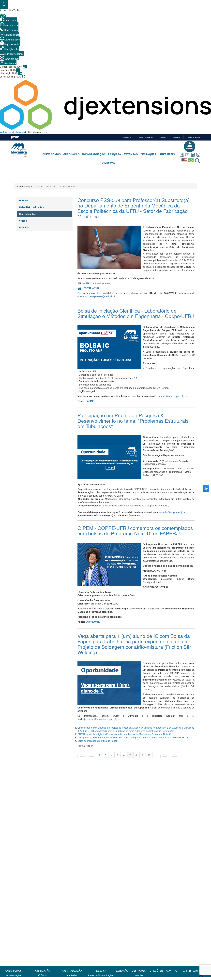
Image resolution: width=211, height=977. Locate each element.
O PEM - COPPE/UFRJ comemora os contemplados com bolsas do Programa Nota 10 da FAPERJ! (135, 530)
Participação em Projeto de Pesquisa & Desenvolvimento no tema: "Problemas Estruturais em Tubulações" (133, 421)
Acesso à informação (145, 137)
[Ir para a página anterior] (91, 756)
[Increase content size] (26, 66)
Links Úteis (167, 154)
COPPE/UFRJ (93, 621)
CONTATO (171, 970)
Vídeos (23, 220)
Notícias (23, 200)
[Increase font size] (19, 70)
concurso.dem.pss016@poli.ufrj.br (96, 296)
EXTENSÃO (122, 970)
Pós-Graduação (93, 154)
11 (156, 755)
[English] (184, 159)
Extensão (131, 154)
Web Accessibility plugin (12, 132)
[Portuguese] (191, 159)
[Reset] (1, 15)
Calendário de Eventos (31, 207)
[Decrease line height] (19, 73)
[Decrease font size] (17, 70)
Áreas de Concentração (100, 975)
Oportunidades (27, 214)
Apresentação (13, 975)
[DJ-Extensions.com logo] (105, 129)
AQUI (88, 283)
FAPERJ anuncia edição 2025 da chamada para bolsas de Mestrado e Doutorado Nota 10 (124, 734)
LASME (90, 401)
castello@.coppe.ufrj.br (172, 512)
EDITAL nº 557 (91, 288)
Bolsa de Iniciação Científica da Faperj (97, 740)
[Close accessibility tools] (4, 15)
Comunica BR (127, 137)
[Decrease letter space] (22, 76)
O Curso (42, 975)
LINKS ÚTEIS (156, 970)
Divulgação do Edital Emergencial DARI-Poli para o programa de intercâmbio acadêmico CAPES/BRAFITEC (133, 737)
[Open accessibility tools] (4, 4)
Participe (163, 137)
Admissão (71, 975)
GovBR (15, 137)
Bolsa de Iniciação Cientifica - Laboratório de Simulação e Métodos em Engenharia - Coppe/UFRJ (135, 313)
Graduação (71, 154)
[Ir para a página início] (82, 756)
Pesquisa (114, 154)
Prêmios (24, 227)
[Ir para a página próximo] (164, 756)
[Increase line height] (21, 73)
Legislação (176, 137)
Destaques (148, 154)
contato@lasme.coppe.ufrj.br (172, 396)
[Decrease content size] (24, 66)
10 (149, 755)
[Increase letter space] (24, 76)
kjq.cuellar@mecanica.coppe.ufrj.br (101, 719)
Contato (108, 163)
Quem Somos (51, 154)
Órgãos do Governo (194, 137)
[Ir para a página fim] (174, 756)
